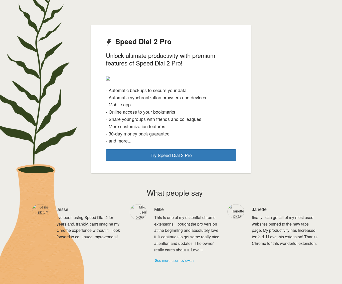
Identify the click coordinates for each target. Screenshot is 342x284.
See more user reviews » (175, 260)
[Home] (11, 11)
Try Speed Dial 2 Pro (171, 155)
